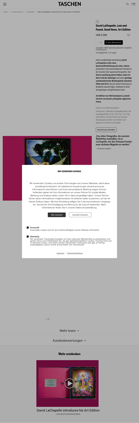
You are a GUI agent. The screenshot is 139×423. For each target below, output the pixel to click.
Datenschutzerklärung (75, 253)
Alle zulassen (56, 215)
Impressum (60, 253)
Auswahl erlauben (80, 215)
